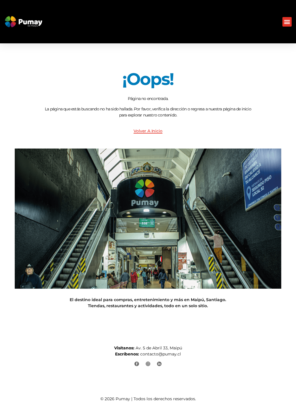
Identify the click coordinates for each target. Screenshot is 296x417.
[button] (287, 22)
